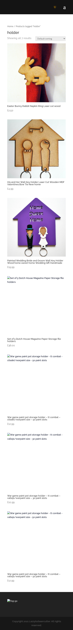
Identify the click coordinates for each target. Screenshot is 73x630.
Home (10, 26)
